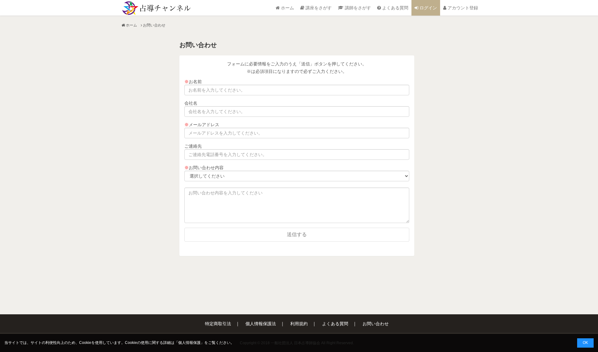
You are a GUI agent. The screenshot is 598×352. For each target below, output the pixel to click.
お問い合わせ (376, 323)
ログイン (427, 7)
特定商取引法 (218, 323)
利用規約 (299, 323)
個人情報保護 (189, 342)
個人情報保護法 (260, 323)
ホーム (287, 7)
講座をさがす (318, 7)
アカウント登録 (462, 7)
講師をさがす (357, 7)
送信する (297, 234)
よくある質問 (394, 7)
